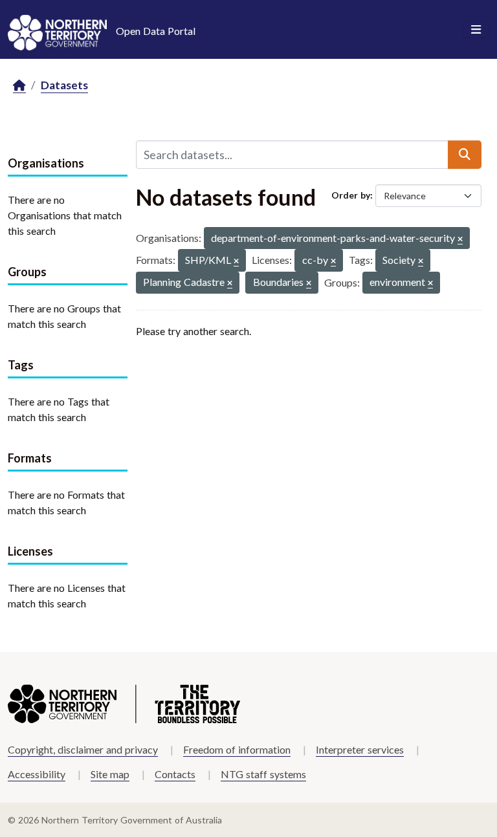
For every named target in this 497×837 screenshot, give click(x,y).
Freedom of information (237, 749)
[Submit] (464, 154)
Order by (350, 195)
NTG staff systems (263, 774)
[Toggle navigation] (476, 30)
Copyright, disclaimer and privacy (83, 749)
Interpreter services (360, 749)
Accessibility (36, 774)
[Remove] (460, 240)
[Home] (19, 85)
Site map (110, 774)
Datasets (64, 85)
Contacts (175, 774)
